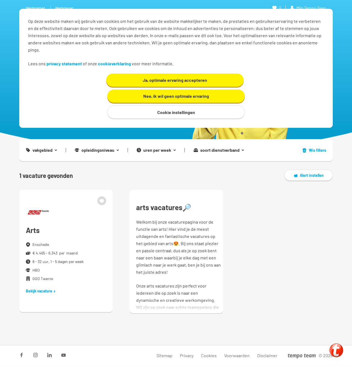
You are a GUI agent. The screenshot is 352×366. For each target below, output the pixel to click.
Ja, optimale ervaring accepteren (175, 80)
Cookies (209, 355)
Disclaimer (267, 355)
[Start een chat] (336, 350)
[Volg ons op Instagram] (35, 355)
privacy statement (64, 63)
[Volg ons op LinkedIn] (49, 355)
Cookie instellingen (176, 112)
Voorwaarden (237, 355)
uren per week (157, 150)
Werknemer (35, 8)
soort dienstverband (220, 150)
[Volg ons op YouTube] (63, 355)
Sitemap (164, 355)
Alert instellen (312, 175)
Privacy (187, 355)
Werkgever (64, 8)
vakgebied (42, 150)
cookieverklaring (114, 63)
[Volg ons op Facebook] (21, 355)
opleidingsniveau (97, 150)
